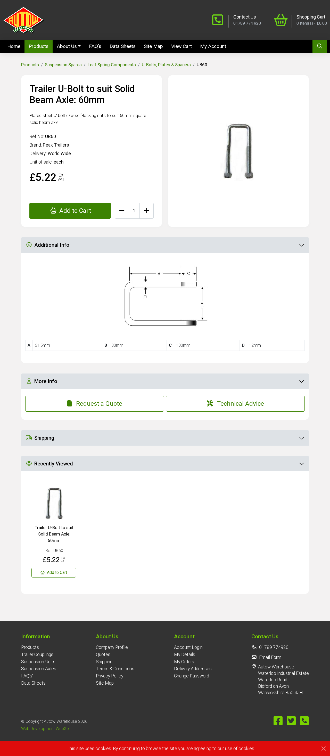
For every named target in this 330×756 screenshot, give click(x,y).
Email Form (270, 657)
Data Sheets (123, 46)
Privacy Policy (109, 675)
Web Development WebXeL (46, 728)
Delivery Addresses (193, 668)
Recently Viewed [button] (53, 464)
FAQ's (95, 46)
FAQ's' (27, 675)
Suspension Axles (38, 668)
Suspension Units (38, 661)
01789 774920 (273, 647)
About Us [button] (67, 46)
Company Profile (112, 647)
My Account (213, 46)
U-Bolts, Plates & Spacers (166, 64)
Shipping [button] (44, 438)
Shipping (104, 661)
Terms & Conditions (115, 668)
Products (38, 46)
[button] (38, 636)
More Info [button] (45, 381)
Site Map (153, 46)
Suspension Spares (63, 64)
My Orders (184, 661)
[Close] (323, 748)
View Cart (181, 46)
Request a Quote (99, 403)
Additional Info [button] (51, 245)
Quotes (103, 654)
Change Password (191, 675)
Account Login (188, 647)
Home (15, 46)
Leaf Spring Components (112, 64)
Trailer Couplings (37, 654)
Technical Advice (240, 403)
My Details (184, 654)
